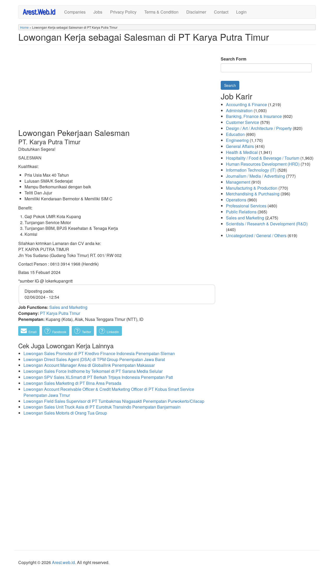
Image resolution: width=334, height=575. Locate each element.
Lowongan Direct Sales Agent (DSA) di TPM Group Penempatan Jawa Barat (94, 359)
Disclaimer (196, 12)
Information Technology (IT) (251, 170)
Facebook (58, 332)
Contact (221, 12)
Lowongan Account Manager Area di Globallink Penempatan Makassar (89, 365)
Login (241, 12)
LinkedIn (112, 332)
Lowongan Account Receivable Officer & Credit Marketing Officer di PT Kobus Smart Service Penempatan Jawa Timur (108, 392)
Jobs (97, 12)
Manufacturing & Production (251, 188)
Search (230, 85)
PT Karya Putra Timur (60, 313)
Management (238, 182)
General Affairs (240, 146)
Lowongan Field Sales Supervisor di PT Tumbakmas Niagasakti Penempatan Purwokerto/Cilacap (113, 401)
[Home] (41, 12)
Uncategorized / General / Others (256, 235)
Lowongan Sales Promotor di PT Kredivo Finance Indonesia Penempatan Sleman (99, 353)
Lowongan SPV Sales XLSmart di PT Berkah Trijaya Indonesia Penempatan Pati (98, 377)
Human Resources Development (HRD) (263, 164)
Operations (236, 200)
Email (32, 332)
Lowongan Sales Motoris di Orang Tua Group (65, 413)
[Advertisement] (117, 90)
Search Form (233, 59)
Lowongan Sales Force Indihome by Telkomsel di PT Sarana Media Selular (93, 371)
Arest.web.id (63, 562)
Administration (239, 110)
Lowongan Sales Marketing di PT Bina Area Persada (72, 383)
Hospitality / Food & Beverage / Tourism (262, 158)
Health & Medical (242, 152)
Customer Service (242, 122)
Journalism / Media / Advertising (255, 176)
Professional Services (246, 206)
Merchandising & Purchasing (252, 194)
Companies (75, 12)
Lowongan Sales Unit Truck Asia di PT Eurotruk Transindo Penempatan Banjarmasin (102, 407)
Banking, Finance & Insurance (254, 116)
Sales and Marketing (68, 307)
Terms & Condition (161, 12)
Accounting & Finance (246, 104)
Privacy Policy (123, 12)
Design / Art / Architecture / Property (259, 128)
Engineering (237, 140)
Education (235, 134)
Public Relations (241, 212)
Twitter (86, 332)
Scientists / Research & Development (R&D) (267, 224)
